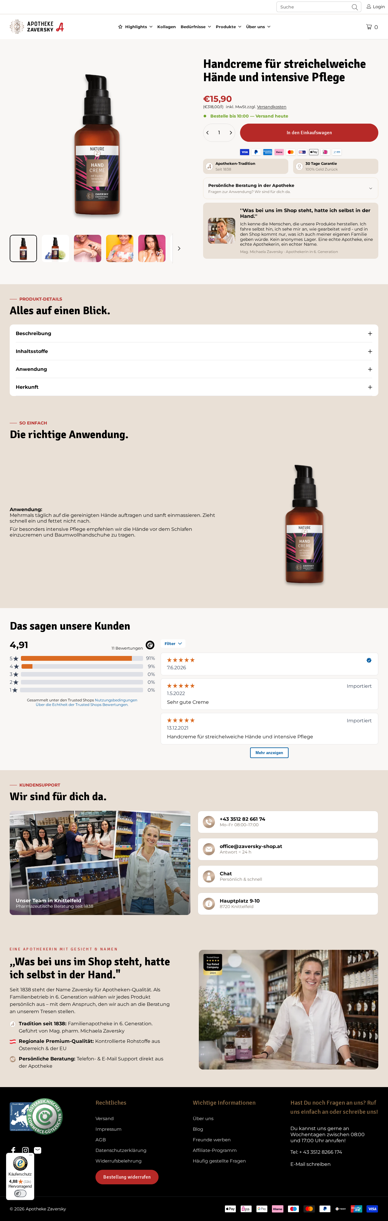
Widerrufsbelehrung (118, 1161)
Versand (104, 1118)
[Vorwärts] (169, 152)
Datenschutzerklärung (120, 1150)
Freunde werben (212, 1140)
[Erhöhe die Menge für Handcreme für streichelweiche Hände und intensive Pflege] (230, 132)
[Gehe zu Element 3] (87, 248)
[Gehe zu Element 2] (55, 248)
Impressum (108, 1129)
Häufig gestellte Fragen (219, 1161)
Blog (198, 1129)
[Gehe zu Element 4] (119, 248)
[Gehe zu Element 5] (152, 248)
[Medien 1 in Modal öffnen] (97, 142)
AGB (100, 1140)
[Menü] (30, 1156)
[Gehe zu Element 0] (23, 248)
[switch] (20, 1193)
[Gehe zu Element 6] (184, 248)
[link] (334, 1135)
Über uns (203, 1118)
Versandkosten (271, 107)
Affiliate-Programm (215, 1150)
